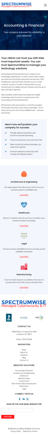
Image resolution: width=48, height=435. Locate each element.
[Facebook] (20, 399)
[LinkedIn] (24, 399)
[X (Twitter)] (28, 399)
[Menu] (45, 5)
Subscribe (8, 417)
